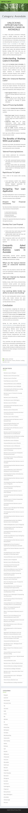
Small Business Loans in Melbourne (12, 446)
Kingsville (6, 770)
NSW (5, 711)
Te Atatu (6, 724)
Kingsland (6, 789)
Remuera (6, 802)
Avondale (6, 359)
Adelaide (6, 719)
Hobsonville (6, 738)
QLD (5, 748)
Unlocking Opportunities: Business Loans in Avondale (14, 26)
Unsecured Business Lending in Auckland (13, 666)
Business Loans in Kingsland (10, 559)
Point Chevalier (7, 773)
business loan (6, 362)
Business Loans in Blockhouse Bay (11, 562)
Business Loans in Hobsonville (11, 409)
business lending (20, 360)
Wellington (6, 730)
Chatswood (6, 757)
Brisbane (6, 746)
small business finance (9, 360)
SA (4, 722)
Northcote (6, 783)
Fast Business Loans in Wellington (12, 400)
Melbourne (6, 754)
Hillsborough (7, 799)
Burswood (6, 775)
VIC (4, 705)
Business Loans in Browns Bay (11, 397)
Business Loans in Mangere (10, 373)
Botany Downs (7, 791)
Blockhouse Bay (7, 735)
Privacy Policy (17, 810)
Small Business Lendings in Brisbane (12, 668)
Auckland (11, 359)
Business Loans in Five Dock (10, 378)
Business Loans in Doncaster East (11, 375)
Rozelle (5, 751)
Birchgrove (6, 778)
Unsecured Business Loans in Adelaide (12, 383)
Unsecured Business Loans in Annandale (13, 557)
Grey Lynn (6, 759)
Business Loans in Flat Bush (10, 403)
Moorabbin (6, 762)
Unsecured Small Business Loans (11, 641)
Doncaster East (7, 703)
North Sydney (7, 740)
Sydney (5, 743)
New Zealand (7, 700)
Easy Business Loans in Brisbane (11, 440)
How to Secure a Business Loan (11, 679)
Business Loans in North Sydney (11, 416)
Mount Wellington (8, 794)
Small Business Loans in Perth (11, 381)
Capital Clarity (6, 1)
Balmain (6, 767)
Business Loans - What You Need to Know (13, 663)
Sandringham (7, 786)
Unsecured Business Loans (10, 660)
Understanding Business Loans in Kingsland (14, 524)
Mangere (6, 695)
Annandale (6, 797)
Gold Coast (6, 765)
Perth (5, 714)
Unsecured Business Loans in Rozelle (12, 443)
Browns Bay (6, 727)
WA (4, 716)
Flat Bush (6, 732)
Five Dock (6, 708)
